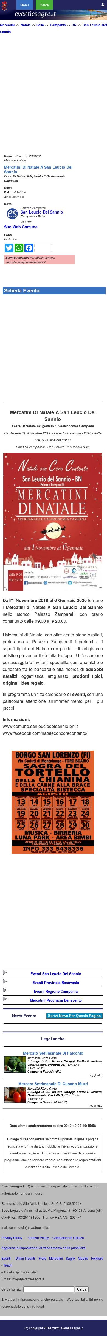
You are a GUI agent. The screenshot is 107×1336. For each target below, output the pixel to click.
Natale (26, 24)
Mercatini (7, 24)
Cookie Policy (38, 1237)
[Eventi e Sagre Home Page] (4, 9)
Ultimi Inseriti (25, 1258)
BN (74, 24)
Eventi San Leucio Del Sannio (55, 973)
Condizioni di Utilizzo (68, 1237)
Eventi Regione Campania (56, 991)
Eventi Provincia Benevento (55, 982)
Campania (58, 24)
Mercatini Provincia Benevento (56, 1000)
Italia (40, 24)
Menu (24, 4)
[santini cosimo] (53, 852)
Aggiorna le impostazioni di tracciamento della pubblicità (43, 1247)
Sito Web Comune (21, 227)
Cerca (44, 4)
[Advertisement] (53, 99)
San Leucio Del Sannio (42, 212)
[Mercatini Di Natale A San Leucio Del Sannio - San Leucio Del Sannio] (52, 589)
